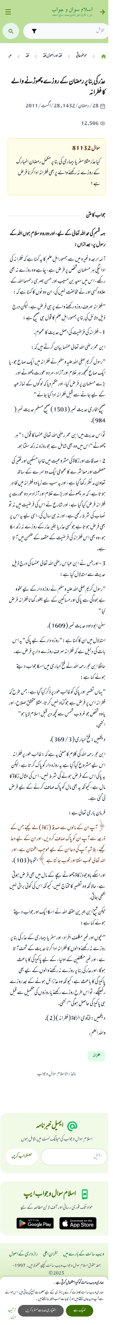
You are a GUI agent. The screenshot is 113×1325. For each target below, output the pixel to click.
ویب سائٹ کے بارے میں (83, 1254)
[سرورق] (103, 56)
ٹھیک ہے (79, 1310)
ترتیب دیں (12, 1314)
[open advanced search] (34, 30)
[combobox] (72, 31)
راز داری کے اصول (23, 1254)
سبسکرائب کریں (22, 1157)
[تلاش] (11, 31)
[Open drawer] (8, 12)
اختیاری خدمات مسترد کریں (40, 1310)
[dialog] (54, 1301)
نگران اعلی (50, 1254)
